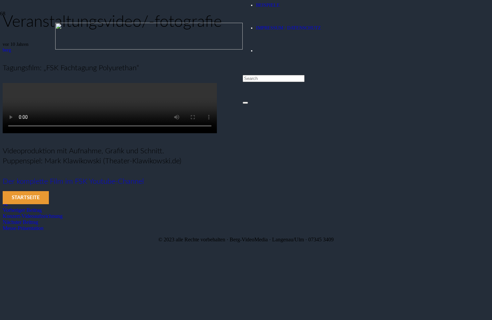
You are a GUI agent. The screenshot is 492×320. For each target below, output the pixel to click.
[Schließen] (245, 103)
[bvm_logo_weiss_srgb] (149, 48)
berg (7, 50)
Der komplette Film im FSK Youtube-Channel (73, 181)
